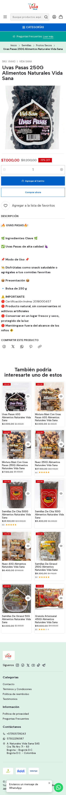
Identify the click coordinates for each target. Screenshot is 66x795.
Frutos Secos (44, 45)
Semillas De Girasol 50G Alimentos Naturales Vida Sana (16, 619)
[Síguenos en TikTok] (38, 665)
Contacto (8, 684)
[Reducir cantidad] (4, 169)
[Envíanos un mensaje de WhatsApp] (58, 787)
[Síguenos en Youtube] (33, 665)
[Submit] (46, 17)
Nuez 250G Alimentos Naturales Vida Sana (47, 464)
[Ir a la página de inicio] (33, 6)
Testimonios (10, 699)
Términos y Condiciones (17, 689)
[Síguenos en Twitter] (28, 665)
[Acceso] (54, 17)
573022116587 (15, 738)
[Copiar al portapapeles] (40, 347)
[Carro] (61, 17)
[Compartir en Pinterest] (31, 347)
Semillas (26, 45)
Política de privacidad (16, 713)
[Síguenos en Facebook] (23, 665)
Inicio (14, 45)
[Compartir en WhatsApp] (22, 347)
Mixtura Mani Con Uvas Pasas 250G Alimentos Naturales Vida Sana (15, 465)
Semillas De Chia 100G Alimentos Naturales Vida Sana (49, 514)
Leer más (48, 36)
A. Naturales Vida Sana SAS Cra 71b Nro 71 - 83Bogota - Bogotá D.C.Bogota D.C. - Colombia (23, 748)
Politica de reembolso (16, 694)
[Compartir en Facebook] (4, 347)
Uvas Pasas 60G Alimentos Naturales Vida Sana (16, 417)
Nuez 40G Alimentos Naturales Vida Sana (14, 565)
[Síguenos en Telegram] (44, 665)
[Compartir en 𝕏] (13, 347)
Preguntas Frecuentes (16, 718)
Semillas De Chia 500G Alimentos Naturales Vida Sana (16, 514)
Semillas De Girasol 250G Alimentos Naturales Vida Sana (46, 566)
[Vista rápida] (28, 396)
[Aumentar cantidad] (61, 169)
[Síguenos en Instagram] (17, 665)
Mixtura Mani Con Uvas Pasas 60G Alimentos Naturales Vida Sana (48, 417)
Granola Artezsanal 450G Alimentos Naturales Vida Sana (46, 619)
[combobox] (29, 17)
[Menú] (5, 17)
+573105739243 (16, 733)
